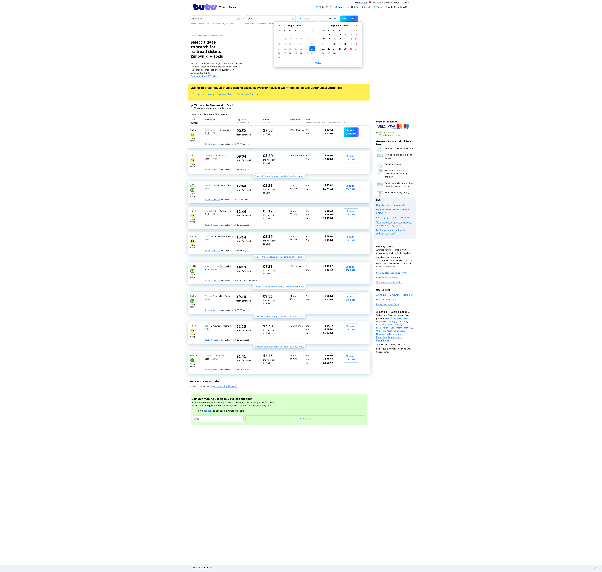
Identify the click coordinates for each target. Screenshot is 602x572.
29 (306, 53)
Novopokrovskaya (385, 334)
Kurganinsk (381, 337)
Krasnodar (402, 321)
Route (207, 144)
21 (301, 48)
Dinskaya (392, 321)
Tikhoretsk (396, 318)
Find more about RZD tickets (205, 76)
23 (312, 48)
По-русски (362, 2)
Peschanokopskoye (395, 331)
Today (318, 63)
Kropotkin (399, 334)
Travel (223, 7)
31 (279, 58)
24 (279, 53)
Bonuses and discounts (382, 2)
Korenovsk (381, 321)
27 (295, 53)
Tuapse (397, 324)
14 (301, 44)
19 (290, 48)
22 (306, 48)
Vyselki (405, 318)
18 (284, 48)
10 (279, 44)
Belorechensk (395, 337)
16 (312, 44)
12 (290, 44)
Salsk (386, 318)
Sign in (396, 2)
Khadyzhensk (382, 340)
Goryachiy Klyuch (384, 324)
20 (295, 48)
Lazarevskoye (383, 327)
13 (295, 44)
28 (301, 53)
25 (284, 53)
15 (306, 44)
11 (285, 44)
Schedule (215, 144)
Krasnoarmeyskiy (404, 327)
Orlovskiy (380, 331)
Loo (392, 327)
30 (312, 53)
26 (290, 53)
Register (405, 2)
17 (279, 48)
